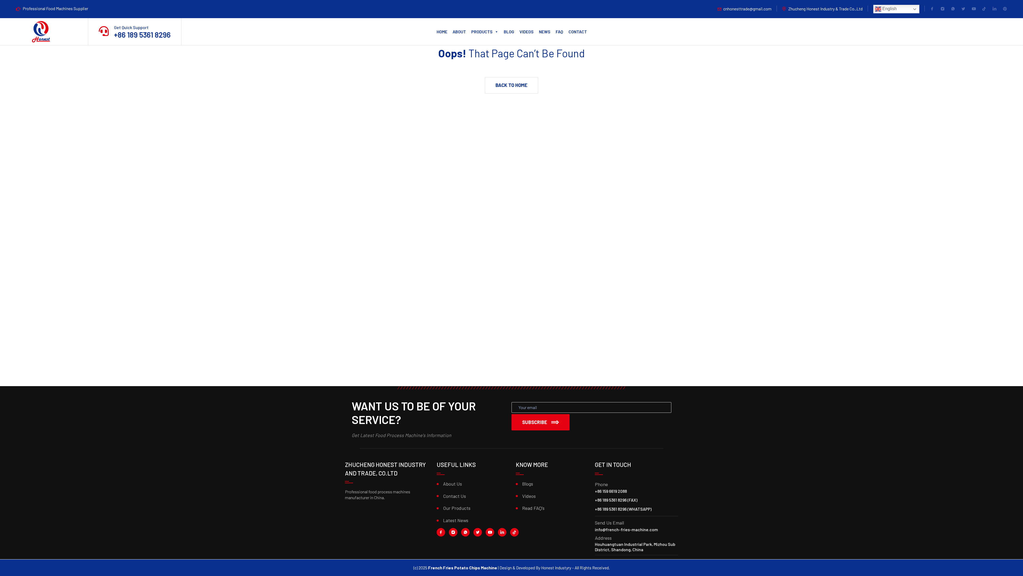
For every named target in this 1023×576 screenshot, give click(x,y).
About (459, 31)
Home (442, 31)
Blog (509, 31)
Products (482, 31)
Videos (526, 31)
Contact (578, 31)
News (544, 31)
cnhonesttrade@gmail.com (747, 8)
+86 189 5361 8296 (142, 34)
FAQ (559, 31)
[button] (511, 85)
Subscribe (534, 422)
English (889, 8)
